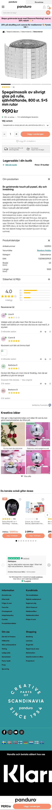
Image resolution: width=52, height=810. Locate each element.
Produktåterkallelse (9, 623)
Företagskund (7, 611)
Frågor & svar (7, 603)
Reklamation (30, 653)
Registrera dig (31, 603)
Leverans (29, 641)
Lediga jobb (6, 653)
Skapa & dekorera (13, 32)
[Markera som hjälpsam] (41, 331)
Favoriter (5, 607)
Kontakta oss (6, 595)
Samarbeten (6, 657)
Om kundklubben (32, 595)
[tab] (6, 84)
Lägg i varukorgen (35, 134)
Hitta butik (5, 599)
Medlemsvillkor (31, 611)
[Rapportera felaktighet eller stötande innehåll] (50, 331)
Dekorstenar (38, 32)
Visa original (27, 380)
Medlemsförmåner (32, 615)
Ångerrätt (29, 645)
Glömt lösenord (31, 607)
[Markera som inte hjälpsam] (46, 331)
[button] (4, 134)
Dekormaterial (26, 32)
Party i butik (6, 661)
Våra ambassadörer (9, 645)
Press (4, 665)
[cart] (48, 7)
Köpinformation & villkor (34, 657)
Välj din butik (11, 165)
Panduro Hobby (44, 250)
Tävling (4, 649)
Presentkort (30, 661)
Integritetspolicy (8, 615)
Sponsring (5, 669)
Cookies (5, 619)
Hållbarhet (5, 641)
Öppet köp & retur (32, 649)
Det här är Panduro (9, 637)
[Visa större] (4, 352)
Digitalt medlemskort (33, 599)
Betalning (29, 637)
